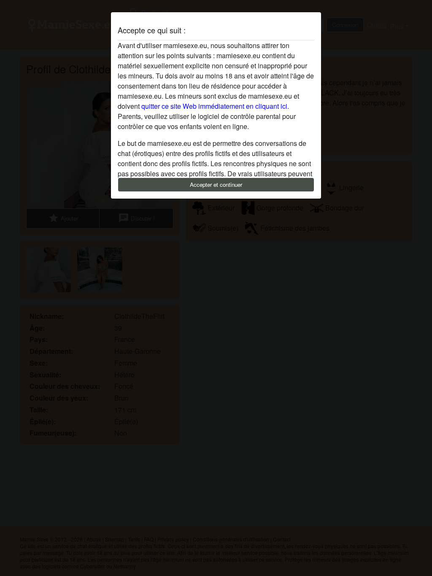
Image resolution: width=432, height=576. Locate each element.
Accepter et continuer (216, 184)
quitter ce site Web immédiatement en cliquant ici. (215, 106)
